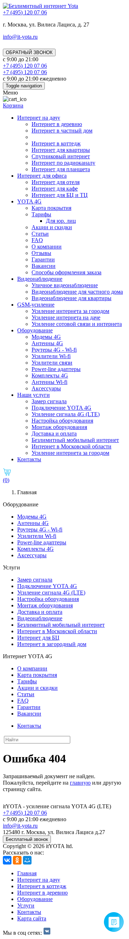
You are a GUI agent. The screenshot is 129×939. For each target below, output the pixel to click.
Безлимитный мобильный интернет (75, 440)
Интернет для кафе (55, 189)
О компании (47, 247)
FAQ (37, 240)
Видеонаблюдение (39, 279)
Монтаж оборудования (59, 427)
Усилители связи (52, 363)
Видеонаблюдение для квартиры (71, 298)
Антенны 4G (47, 343)
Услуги (25, 905)
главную (80, 783)
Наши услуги (33, 395)
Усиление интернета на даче (66, 317)
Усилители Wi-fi (51, 356)
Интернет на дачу (38, 118)
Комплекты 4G (50, 375)
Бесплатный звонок (27, 839)
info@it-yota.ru (20, 37)
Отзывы (41, 253)
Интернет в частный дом (62, 130)
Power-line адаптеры (56, 369)
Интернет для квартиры (61, 150)
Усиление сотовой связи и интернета (77, 324)
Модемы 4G (46, 337)
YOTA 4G (29, 201)
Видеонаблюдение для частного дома (77, 292)
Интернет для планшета (61, 169)
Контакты (29, 459)
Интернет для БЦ (38, 638)
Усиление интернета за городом (70, 311)
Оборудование (35, 330)
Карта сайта (31, 918)
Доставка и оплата (54, 433)
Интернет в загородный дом (51, 644)
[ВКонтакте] (7, 860)
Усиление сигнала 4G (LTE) (66, 414)
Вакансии (44, 266)
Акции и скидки (52, 227)
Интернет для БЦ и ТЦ (60, 195)
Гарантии (43, 259)
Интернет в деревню (57, 124)
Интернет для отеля (56, 182)
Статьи (40, 234)
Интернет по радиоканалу (63, 163)
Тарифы (41, 214)
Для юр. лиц (61, 221)
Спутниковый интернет (61, 156)
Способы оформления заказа (66, 272)
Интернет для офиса (42, 176)
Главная (27, 873)
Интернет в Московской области (71, 446)
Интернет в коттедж (56, 143)
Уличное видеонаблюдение (65, 285)
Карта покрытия (51, 208)
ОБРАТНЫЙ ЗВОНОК (29, 52)
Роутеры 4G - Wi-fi (54, 350)
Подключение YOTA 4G (61, 408)
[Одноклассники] (17, 860)
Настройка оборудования (62, 421)
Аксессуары (46, 388)
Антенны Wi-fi (49, 382)
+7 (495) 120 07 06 (25, 813)
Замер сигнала (49, 401)
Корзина (13, 105)
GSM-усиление (35, 305)
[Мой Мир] (27, 860)
